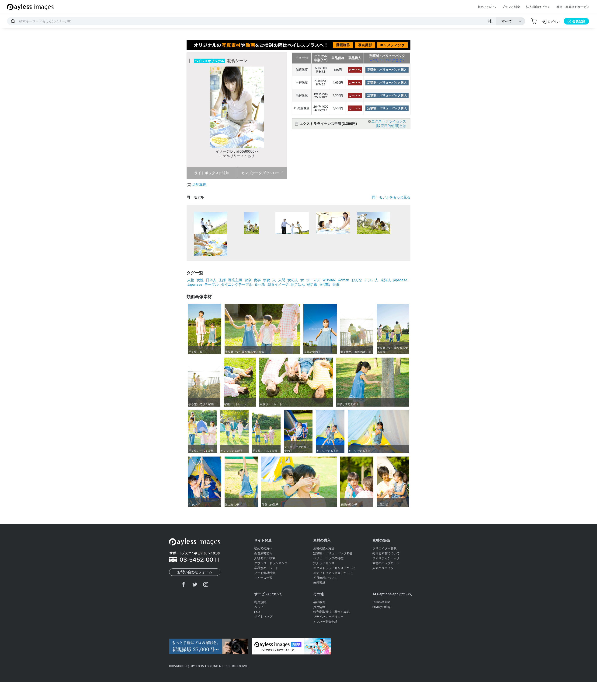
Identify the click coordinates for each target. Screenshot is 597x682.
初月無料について (325, 578)
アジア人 (371, 280)
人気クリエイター (384, 568)
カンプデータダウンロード (262, 173)
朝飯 (336, 284)
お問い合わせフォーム (194, 572)
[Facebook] (184, 584)
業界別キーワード (266, 568)
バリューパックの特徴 (328, 558)
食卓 (247, 280)
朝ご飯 (312, 284)
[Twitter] (194, 584)
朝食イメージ (277, 284)
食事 (257, 280)
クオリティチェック (386, 558)
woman (343, 280)
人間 (281, 280)
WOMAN (329, 280)
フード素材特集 (264, 573)
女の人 (293, 280)
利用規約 (260, 602)
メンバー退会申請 (325, 621)
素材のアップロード (386, 563)
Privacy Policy (381, 606)
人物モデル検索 (264, 558)
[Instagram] (205, 584)
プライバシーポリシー (328, 617)
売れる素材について (386, 553)
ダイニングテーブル (236, 284)
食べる (260, 284)
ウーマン (313, 280)
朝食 (266, 280)
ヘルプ (258, 607)
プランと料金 (511, 7)
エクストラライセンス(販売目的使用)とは (388, 123)
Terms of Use (381, 602)
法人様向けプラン (538, 7)
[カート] (534, 21)
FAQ (257, 612)
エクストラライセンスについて (334, 568)
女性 (200, 280)
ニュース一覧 (263, 578)
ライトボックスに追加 (211, 173)
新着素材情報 (263, 553)
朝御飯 (325, 284)
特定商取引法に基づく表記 (331, 612)
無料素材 (319, 582)
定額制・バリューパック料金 (333, 553)
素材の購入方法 (323, 548)
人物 (190, 280)
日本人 (211, 280)
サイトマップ (263, 616)
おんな (356, 280)
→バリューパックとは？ (387, 60)
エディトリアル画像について (333, 573)
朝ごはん (298, 284)
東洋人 (386, 280)
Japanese (194, 284)
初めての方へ (487, 7)
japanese (400, 280)
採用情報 (319, 607)
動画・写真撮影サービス (573, 7)
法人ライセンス (323, 563)
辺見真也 (199, 185)
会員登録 (578, 21)
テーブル (212, 284)
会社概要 (319, 602)
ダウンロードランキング (271, 563)
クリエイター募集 (384, 548)
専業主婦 (235, 280)
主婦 (222, 280)
